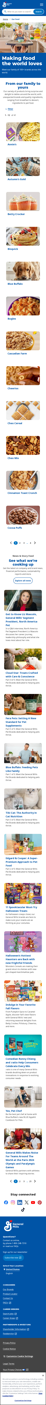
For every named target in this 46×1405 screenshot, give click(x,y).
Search (39, 11)
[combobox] (20, 11)
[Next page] (35, 543)
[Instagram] (13, 1202)
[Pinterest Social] (39, 1202)
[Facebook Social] (6, 1202)
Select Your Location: (13, 1266)
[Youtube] (33, 1202)
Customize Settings (23, 1400)
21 (30, 1181)
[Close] (43, 1375)
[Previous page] (11, 543)
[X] (27, 1202)
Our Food (15, 19)
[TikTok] (23, 1210)
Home (5, 19)
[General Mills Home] (7, 4)
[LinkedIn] (20, 1202)
